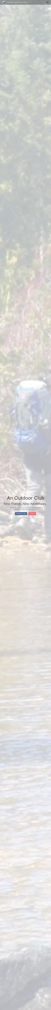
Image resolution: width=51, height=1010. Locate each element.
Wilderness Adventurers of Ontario (17, 2)
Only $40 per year (21, 513)
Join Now (32, 513)
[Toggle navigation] (48, 2)
